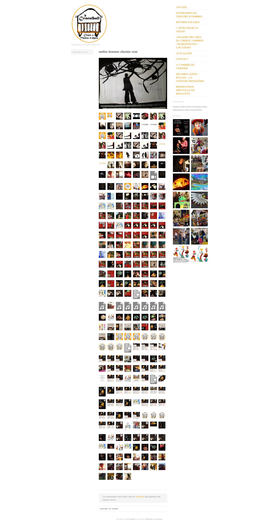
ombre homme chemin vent (118, 51)
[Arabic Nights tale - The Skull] (181, 181)
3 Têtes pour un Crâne (187, 29)
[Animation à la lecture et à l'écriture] (199, 236)
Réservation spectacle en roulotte (185, 90)
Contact (182, 59)
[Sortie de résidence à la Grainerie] (181, 127)
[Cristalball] (89, 22)
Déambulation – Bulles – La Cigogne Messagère (190, 77)
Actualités (184, 53)
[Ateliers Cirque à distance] (199, 163)
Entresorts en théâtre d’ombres (189, 14)
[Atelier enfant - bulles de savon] (199, 181)
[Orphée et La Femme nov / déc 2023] (181, 236)
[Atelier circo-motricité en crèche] (181, 218)
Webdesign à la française (154, 519)
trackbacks (140, 496)
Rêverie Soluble (188, 22)
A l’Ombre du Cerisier (185, 66)
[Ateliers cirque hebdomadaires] (199, 254)
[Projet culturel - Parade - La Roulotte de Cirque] (199, 218)
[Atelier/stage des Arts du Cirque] (199, 145)
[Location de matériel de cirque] (199, 199)
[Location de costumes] (199, 127)
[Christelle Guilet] (181, 163)
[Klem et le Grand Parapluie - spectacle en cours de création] (181, 145)
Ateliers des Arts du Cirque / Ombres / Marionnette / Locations (189, 42)
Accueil (181, 7)
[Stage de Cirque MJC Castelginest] (181, 254)
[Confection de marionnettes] (181, 199)
